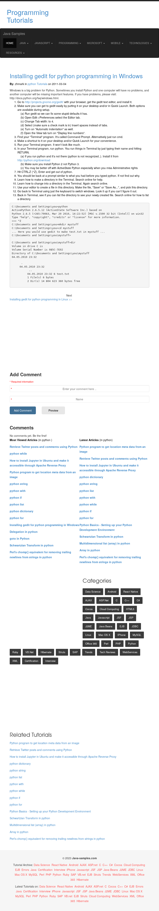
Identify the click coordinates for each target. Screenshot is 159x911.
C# (138, 600)
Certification (31, 661)
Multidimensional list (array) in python (105, 543)
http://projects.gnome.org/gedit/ (44, 102)
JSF (119, 617)
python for (17, 518)
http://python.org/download (33, 160)
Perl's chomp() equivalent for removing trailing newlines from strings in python (57, 839)
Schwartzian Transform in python (32, 545)
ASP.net (104, 600)
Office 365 (91, 643)
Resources (14, 53)
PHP (118, 643)
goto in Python (19, 538)
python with (18, 491)
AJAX (88, 600)
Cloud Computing (109, 609)
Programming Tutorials (28, 16)
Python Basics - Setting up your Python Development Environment (50, 811)
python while (18, 453)
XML (15, 661)
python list (17, 504)
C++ (127, 600)
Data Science (92, 591)
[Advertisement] (103, 15)
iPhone (121, 635)
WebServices (130, 652)
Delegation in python (24, 532)
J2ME (88, 626)
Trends (88, 652)
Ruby (15, 652)
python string (19, 484)
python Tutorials (37, 84)
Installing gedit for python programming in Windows (76, 76)
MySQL (137, 635)
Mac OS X (104, 635)
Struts (62, 652)
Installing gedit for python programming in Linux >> (41, 299)
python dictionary (21, 511)
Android (112, 591)
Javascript (104, 617)
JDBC (135, 626)
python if (16, 497)
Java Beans (105, 626)
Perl (106, 643)
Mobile (116, 43)
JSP (131, 617)
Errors (25, 870)
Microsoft (95, 43)
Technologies (139, 43)
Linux (88, 635)
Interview (50, 661)
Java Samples (14, 33)
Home (10, 43)
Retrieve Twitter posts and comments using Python (44, 447)
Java (23, 43)
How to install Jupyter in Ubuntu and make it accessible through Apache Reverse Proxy (63, 756)
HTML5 (130, 609)
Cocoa (88, 609)
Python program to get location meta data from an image (44, 743)
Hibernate (46, 652)
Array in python (90, 550)
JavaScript (43, 43)
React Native (130, 591)
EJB (122, 626)
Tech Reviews (107, 652)
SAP (75, 652)
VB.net (29, 652)
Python (132, 643)
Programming (69, 43)
